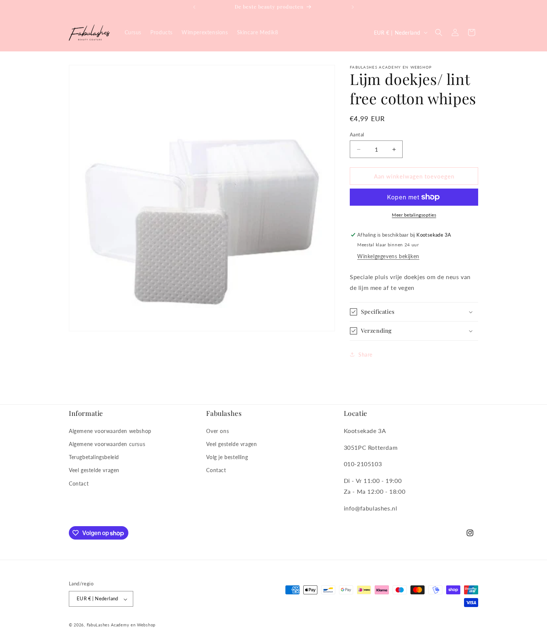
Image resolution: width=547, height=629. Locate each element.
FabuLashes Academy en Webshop (121, 625)
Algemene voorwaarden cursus (107, 444)
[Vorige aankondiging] (194, 7)
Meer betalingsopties (414, 215)
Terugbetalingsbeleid (94, 457)
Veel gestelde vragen (94, 470)
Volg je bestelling (227, 457)
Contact (79, 483)
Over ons (217, 430)
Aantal (357, 135)
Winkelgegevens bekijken (388, 256)
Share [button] (365, 354)
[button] (439, 32)
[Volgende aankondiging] (353, 7)
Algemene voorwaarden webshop (110, 430)
